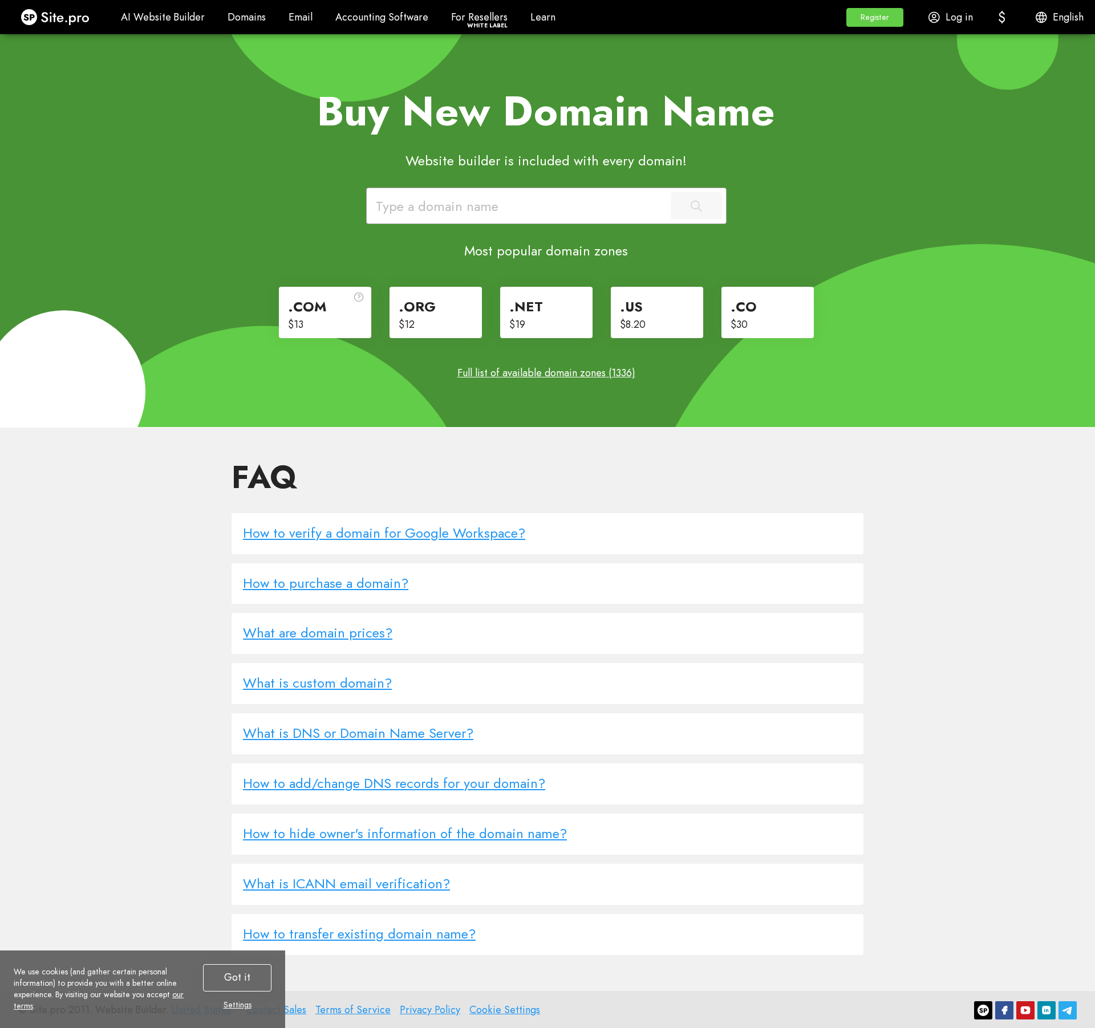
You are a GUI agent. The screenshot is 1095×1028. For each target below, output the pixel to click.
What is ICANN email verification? (346, 883)
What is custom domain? (317, 683)
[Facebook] (1004, 1010)
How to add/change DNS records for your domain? (394, 783)
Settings (238, 1004)
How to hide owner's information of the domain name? (405, 833)
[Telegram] (1067, 1010)
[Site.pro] (983, 1010)
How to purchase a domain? (325, 583)
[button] (874, 17)
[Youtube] (1025, 1010)
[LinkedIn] (1046, 1010)
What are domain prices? (317, 633)
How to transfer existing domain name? (359, 934)
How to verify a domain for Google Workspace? (384, 533)
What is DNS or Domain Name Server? (358, 733)
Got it (237, 977)
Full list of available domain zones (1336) (546, 372)
